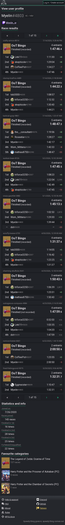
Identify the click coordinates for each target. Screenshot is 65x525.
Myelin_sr (11, 22)
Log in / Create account (54, 3)
